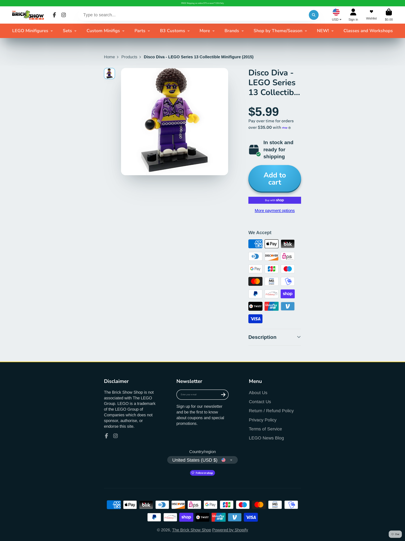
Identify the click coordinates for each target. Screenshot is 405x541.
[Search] (313, 15)
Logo (28, 15)
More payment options (275, 210)
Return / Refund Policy (271, 410)
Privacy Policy (263, 419)
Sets (67, 31)
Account (353, 15)
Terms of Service (265, 428)
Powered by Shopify (230, 530)
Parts (139, 31)
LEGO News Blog (266, 437)
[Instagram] (63, 14)
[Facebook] (54, 14)
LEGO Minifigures (30, 31)
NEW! (323, 31)
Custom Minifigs (103, 31)
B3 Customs (172, 31)
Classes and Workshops (368, 31)
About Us (258, 392)
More (204, 31)
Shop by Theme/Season (278, 31)
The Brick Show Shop (191, 530)
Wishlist (371, 15)
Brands (231, 31)
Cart (389, 15)
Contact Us (260, 401)
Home (109, 57)
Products (129, 57)
